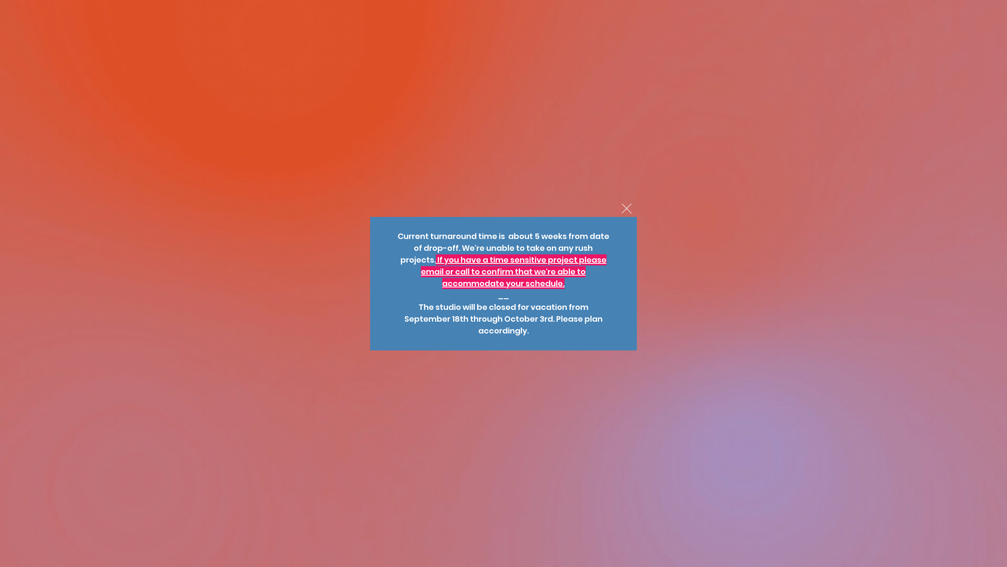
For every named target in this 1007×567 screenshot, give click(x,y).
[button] (627, 208)
